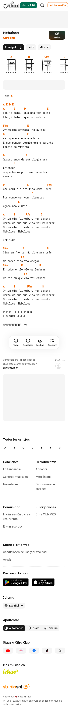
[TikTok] (47, 651)
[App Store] (43, 582)
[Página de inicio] (11, 5)
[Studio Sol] (16, 687)
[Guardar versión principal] (21, 47)
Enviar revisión (10, 367)
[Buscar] (42, 5)
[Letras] (10, 671)
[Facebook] (34, 651)
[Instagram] (21, 651)
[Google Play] (16, 582)
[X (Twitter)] (60, 651)
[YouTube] (8, 651)
